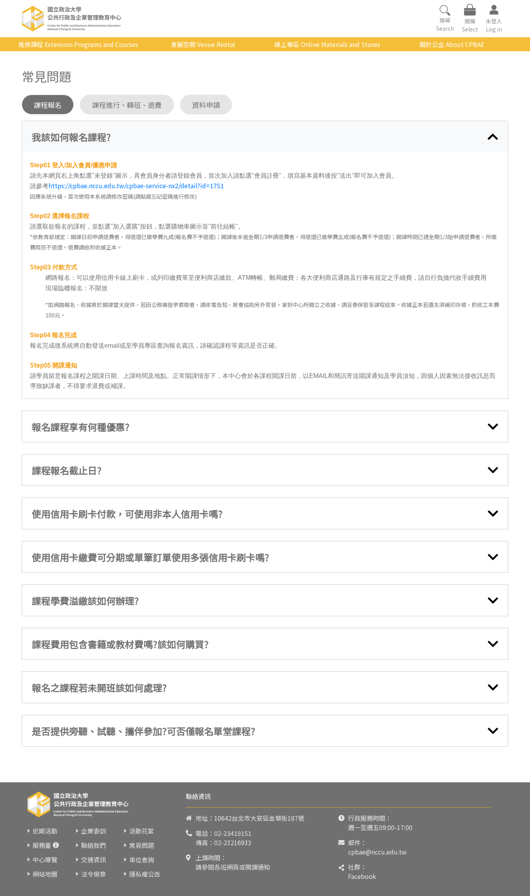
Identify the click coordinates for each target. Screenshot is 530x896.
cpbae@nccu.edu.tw (377, 851)
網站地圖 (45, 874)
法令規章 (93, 874)
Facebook (362, 876)
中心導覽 (45, 859)
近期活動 (45, 830)
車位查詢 (141, 859)
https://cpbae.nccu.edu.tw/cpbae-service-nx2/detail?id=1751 (136, 185)
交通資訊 (93, 859)
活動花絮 (141, 830)
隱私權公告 (144, 874)
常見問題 (141, 845)
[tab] (265, 137)
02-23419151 (232, 833)
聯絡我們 (93, 845)
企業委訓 (93, 830)
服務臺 (42, 845)
